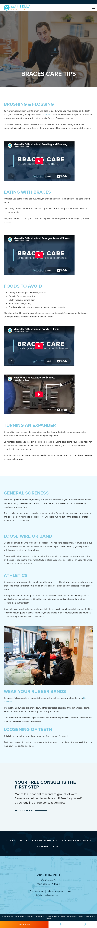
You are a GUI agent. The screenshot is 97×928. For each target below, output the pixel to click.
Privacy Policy (40, 916)
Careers (43, 846)
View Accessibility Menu (56, 916)
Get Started (24, 924)
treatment (47, 114)
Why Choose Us (16, 840)
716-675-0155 (37, 891)
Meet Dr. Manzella (45, 840)
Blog (56, 846)
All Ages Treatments (77, 840)
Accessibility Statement (75, 916)
